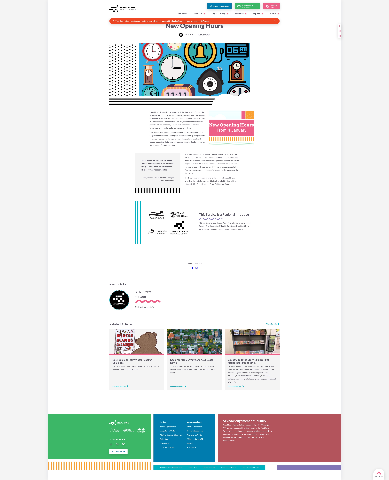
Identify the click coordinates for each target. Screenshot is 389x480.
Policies (190, 443)
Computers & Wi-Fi (167, 431)
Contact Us (191, 447)
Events (273, 13)
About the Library (194, 422)
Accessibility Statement (228, 468)
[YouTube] (339, 36)
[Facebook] (339, 26)
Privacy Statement (209, 468)
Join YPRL (182, 13)
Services (163, 422)
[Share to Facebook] (192, 268)
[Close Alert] (275, 20)
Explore (256, 13)
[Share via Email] (196, 268)
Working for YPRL (194, 435)
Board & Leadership (195, 431)
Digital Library (218, 13)
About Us (197, 13)
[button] (204, 13)
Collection (164, 439)
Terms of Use (192, 468)
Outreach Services (167, 447)
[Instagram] (339, 31)
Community (164, 443)
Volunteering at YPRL (195, 439)
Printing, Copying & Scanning (171, 435)
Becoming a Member (168, 426)
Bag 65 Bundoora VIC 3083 (250, 468)
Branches (239, 13)
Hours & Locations (194, 426)
